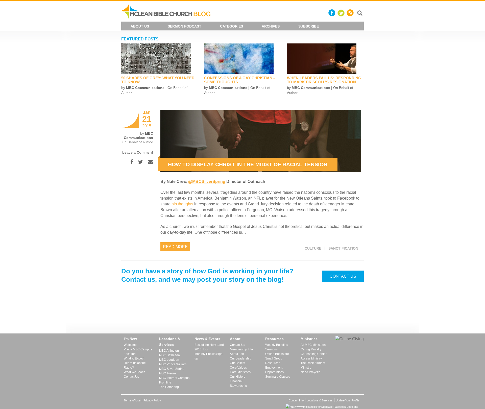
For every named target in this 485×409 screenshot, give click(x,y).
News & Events (207, 339)
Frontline (165, 382)
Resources (274, 339)
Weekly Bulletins (276, 345)
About (235, 339)
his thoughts (182, 204)
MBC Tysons (167, 373)
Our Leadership (240, 358)
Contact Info (296, 400)
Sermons (271, 349)
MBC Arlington (169, 350)
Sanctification (343, 248)
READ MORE (175, 247)
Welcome (130, 345)
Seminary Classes (277, 376)
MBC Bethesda (169, 355)
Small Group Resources (273, 361)
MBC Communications (145, 88)
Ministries (309, 339)
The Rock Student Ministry (313, 365)
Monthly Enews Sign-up (209, 356)
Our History (237, 376)
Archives (271, 26)
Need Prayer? (310, 372)
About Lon (237, 354)
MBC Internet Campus (174, 378)
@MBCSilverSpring (206, 181)
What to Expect (134, 358)
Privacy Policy (152, 400)
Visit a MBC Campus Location (138, 352)
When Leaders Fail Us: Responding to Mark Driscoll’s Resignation (324, 80)
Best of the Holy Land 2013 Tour (209, 347)
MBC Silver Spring (171, 369)
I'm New (130, 339)
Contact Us (343, 276)
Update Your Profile (347, 400)
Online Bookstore (277, 354)
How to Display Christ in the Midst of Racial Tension (247, 164)
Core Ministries (240, 372)
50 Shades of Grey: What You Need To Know (158, 80)
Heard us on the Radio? (135, 365)
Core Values (238, 367)
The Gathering (169, 387)
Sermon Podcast (184, 26)
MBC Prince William (172, 364)
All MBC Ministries (313, 345)
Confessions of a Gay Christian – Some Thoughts (239, 80)
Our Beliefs (237, 363)
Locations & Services (169, 342)
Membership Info (241, 349)
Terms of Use (132, 400)
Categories (231, 26)
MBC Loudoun (169, 360)
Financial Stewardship (238, 383)
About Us (140, 26)
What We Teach (134, 372)
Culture (313, 248)
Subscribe (308, 26)
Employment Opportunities (274, 370)
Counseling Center (314, 354)
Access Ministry (311, 358)
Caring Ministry (311, 349)
